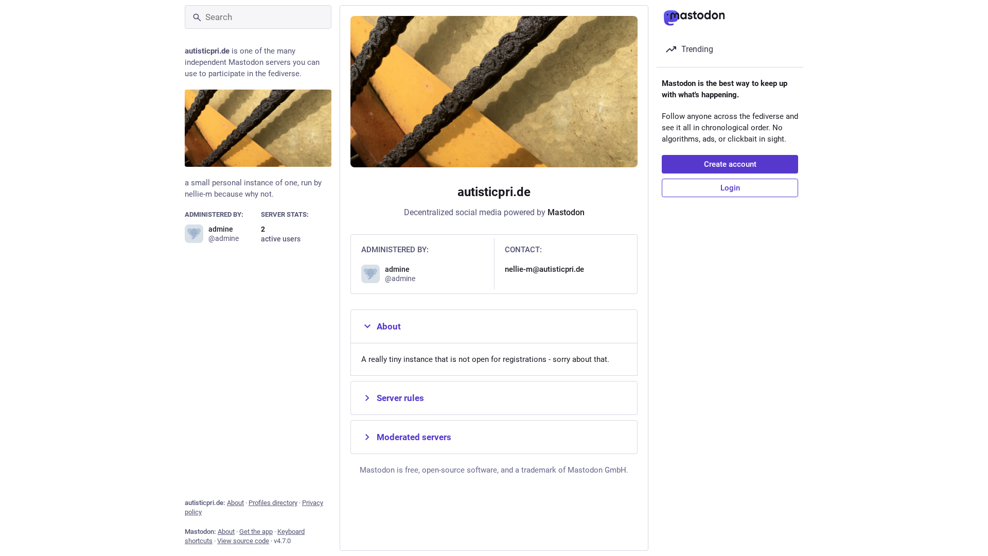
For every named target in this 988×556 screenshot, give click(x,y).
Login (730, 188)
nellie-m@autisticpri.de (544, 269)
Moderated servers (414, 437)
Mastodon (566, 212)
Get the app (256, 531)
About (235, 503)
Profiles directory (273, 503)
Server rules (400, 398)
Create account (730, 164)
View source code (243, 541)
